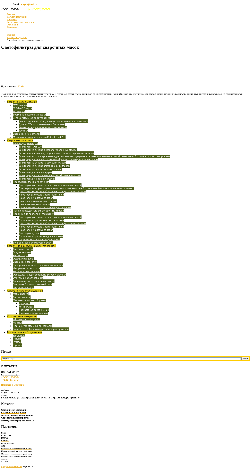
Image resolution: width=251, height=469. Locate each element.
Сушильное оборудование (28, 277)
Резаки (17, 338)
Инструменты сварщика (26, 268)
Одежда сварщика (23, 258)
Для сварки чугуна (29, 233)
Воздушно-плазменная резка (29, 114)
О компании (13, 24)
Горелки (17, 345)
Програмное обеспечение (34, 309)
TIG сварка (19, 111)
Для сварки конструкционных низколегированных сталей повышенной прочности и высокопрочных (76, 188)
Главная (11, 14)
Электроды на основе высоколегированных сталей (47, 149)
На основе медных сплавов (34, 204)
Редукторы (19, 335)
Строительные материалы (22, 316)
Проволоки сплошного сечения (31, 181)
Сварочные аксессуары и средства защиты (31, 245)
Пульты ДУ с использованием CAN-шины (42, 124)
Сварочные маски (23, 249)
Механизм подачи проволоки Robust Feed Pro (39, 137)
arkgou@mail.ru (29, 4)
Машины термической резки (29, 300)
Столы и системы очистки (33, 313)
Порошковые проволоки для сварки (33, 213)
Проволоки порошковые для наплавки (41, 236)
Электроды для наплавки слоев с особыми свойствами (50, 175)
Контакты (12, 27)
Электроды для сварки (25, 143)
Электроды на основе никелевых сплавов (42, 162)
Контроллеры (26, 306)
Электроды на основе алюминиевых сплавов (44, 165)
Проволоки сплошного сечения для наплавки (45, 207)
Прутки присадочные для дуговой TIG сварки (38, 210)
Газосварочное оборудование (24, 332)
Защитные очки (22, 252)
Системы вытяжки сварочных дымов (33, 281)
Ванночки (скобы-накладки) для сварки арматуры (41, 329)
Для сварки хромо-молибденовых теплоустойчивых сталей (52, 191)
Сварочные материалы (20, 140)
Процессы (24, 303)
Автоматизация (21, 297)
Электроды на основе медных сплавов (40, 169)
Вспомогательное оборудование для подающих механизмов (53, 121)
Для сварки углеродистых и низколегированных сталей (50, 185)
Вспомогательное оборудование (31, 117)
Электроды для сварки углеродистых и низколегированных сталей (56, 153)
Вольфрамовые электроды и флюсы (33, 242)
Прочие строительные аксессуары (32, 325)
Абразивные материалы (26, 319)
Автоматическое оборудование (25, 290)
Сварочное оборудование (22, 101)
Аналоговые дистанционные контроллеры (43, 127)
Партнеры (12, 19)
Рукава (17, 341)
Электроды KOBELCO (30, 146)
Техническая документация (20, 22)
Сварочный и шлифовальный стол (32, 284)
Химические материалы (26, 271)
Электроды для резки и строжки (37, 178)
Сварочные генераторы (26, 133)
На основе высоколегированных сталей (41, 194)
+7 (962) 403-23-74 (10, 380)
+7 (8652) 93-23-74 (10, 377)
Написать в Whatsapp (12, 385)
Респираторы (20, 255)
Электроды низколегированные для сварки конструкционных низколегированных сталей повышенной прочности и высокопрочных (94, 156)
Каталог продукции (17, 17)
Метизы (17, 322)
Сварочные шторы (23, 287)
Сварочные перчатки (25, 261)
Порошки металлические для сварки (39, 239)
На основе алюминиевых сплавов (38, 201)
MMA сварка (20, 105)
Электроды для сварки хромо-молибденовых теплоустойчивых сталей (58, 159)
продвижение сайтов (11, 466)
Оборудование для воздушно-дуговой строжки (39, 274)
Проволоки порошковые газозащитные (41, 220)
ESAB (21, 86)
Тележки (23, 130)
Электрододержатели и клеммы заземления (38, 265)
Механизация (20, 293)
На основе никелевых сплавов (36, 197)
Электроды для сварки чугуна (35, 172)
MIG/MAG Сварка (22, 108)
